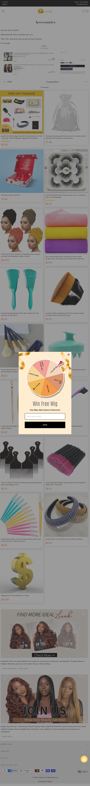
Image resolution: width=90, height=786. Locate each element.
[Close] (68, 354)
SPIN (45, 425)
